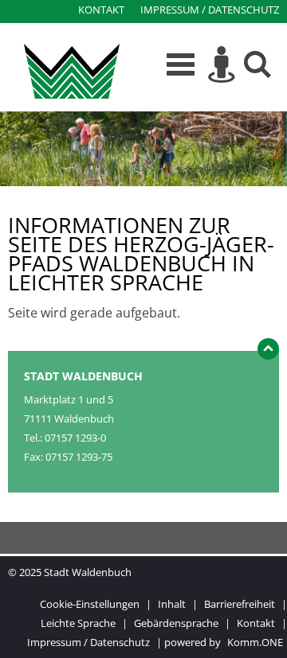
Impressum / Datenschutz (209, 9)
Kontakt (101, 9)
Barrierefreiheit (239, 604)
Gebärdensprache (176, 623)
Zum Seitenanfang (268, 353)
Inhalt (172, 604)
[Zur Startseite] (72, 71)
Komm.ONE (255, 642)
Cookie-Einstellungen (90, 604)
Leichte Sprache (78, 623)
